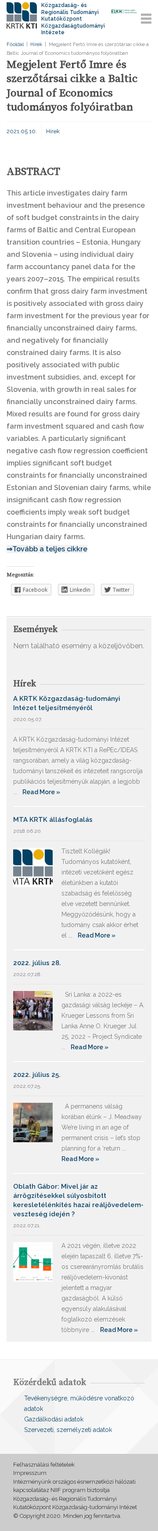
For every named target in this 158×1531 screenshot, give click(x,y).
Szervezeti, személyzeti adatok (68, 1429)
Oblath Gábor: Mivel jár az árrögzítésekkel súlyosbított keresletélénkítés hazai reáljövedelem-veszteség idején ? (78, 1200)
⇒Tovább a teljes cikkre (47, 549)
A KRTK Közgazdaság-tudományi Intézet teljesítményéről (66, 703)
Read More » (41, 792)
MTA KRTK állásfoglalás (53, 820)
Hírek (36, 44)
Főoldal (15, 44)
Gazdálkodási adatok (53, 1419)
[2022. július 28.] (33, 1010)
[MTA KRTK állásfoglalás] (33, 867)
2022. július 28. (37, 963)
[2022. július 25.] (33, 1122)
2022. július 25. (37, 1075)
